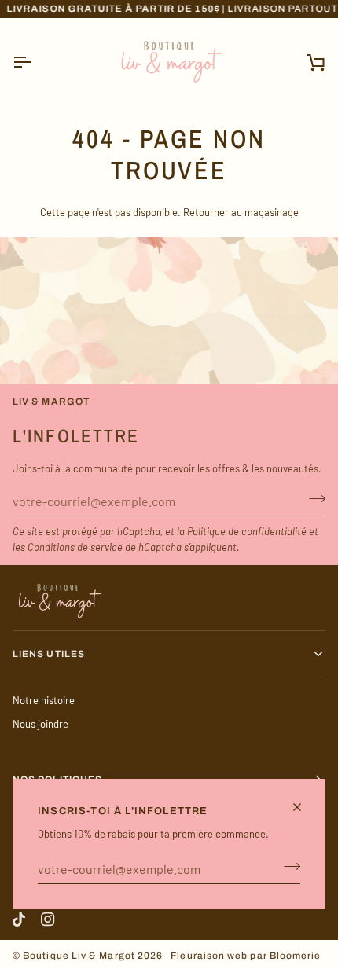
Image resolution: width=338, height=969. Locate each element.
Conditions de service (75, 547)
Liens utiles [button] (49, 653)
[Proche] (303, 807)
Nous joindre (40, 724)
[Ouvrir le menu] (36, 62)
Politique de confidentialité (247, 531)
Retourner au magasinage (241, 212)
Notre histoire (44, 700)
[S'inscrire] (287, 866)
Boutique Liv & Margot (79, 955)
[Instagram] (48, 919)
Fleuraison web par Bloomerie (246, 955)
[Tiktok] (19, 919)
